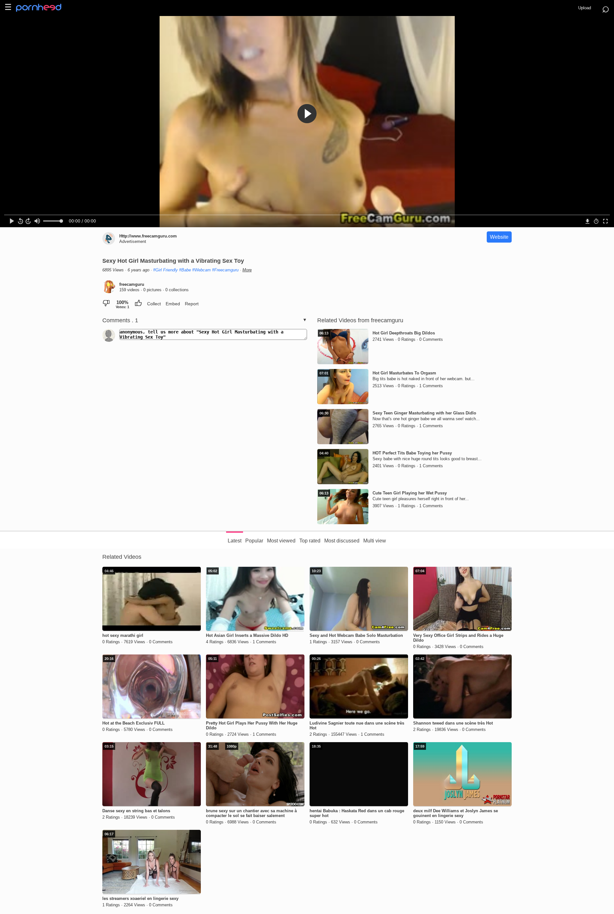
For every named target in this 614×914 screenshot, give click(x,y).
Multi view (374, 540)
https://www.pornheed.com (44, 7)
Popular (254, 540)
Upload (584, 7)
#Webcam (201, 270)
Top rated (309, 540)
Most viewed (281, 540)
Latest (234, 540)
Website (499, 237)
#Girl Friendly (165, 270)
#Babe (185, 270)
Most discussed (341, 540)
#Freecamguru (225, 270)
